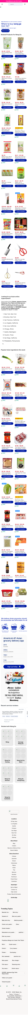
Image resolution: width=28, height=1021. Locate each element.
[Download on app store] (14, 899)
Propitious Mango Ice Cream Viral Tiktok (13, 940)
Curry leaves (13, 948)
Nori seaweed (5, 956)
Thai (14, 870)
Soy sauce (4, 968)
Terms (11, 994)
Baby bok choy (6, 920)
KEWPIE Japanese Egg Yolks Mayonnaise (9, 973)
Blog (14, 843)
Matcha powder (18, 920)
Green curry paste (7, 924)
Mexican (14, 872)
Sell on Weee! (14, 887)
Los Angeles (14, 823)
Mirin (3, 944)
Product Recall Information (14, 894)
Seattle (14, 826)
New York (14, 832)
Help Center (14, 891)
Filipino (14, 865)
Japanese (14, 858)
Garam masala (6, 928)
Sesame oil (5, 916)
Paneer (4, 952)
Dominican (14, 876)
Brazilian (14, 874)
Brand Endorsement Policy (14, 999)
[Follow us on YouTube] (21, 987)
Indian (14, 867)
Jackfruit (21, 932)
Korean (14, 860)
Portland (14, 828)
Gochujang (13, 952)
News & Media (14, 850)
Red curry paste (16, 916)
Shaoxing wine (16, 964)
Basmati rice (5, 912)
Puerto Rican (14, 879)
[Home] (4, 4)
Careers (14, 845)
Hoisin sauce (15, 968)
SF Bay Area (14, 821)
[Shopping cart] (25, 4)
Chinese (14, 856)
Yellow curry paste (7, 977)
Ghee (17, 924)
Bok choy (15, 912)
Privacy (16, 994)
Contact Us (14, 889)
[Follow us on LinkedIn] (15, 988)
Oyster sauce (12, 944)
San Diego (14, 830)
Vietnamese (14, 863)
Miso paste (5, 960)
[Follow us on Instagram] (9, 987)
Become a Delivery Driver (14, 848)
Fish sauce (5, 964)
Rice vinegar (15, 960)
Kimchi (4, 948)
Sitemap (14, 837)
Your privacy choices (14, 997)
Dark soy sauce (6, 936)
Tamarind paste (6, 981)
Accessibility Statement (14, 996)
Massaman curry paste (8, 932)
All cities (14, 835)
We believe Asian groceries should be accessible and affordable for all (14, 619)
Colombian (14, 881)
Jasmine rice (17, 956)
